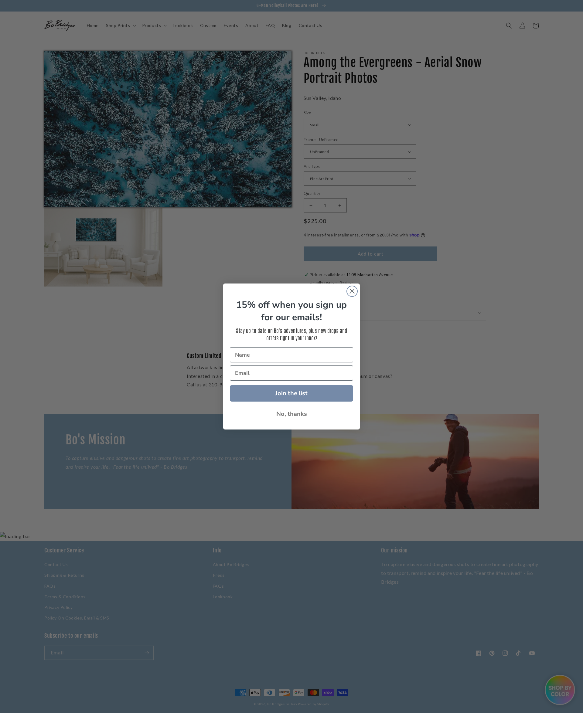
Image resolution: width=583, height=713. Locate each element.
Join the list (291, 393)
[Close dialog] (352, 291)
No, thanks (291, 414)
